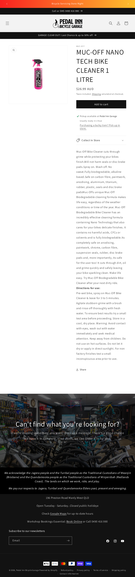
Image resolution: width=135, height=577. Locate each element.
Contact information (69, 573)
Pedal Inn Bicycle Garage (27, 570)
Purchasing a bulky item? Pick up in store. (100, 127)
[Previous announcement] (7, 4)
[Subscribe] (68, 540)
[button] (7, 23)
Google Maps (58, 513)
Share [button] (83, 369)
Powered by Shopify (48, 570)
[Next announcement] (128, 4)
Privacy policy (83, 570)
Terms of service (100, 570)
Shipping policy (119, 570)
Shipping (96, 94)
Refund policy (67, 570)
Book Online (74, 521)
